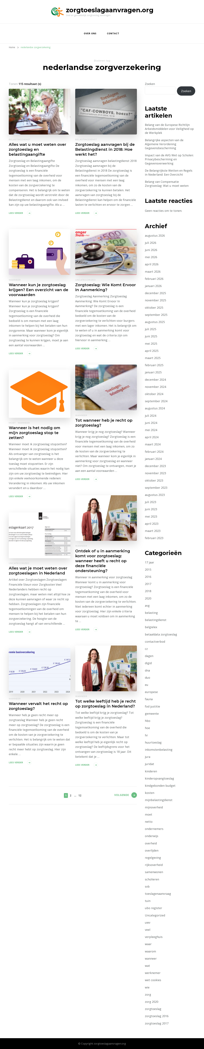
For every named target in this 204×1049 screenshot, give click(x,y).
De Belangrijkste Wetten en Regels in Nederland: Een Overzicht (168, 172)
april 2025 (151, 351)
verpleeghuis (154, 937)
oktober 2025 (154, 307)
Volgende (121, 795)
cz (146, 649)
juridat (149, 764)
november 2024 (155, 387)
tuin (147, 901)
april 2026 (151, 264)
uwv (147, 922)
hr (146, 735)
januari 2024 (153, 459)
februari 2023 (154, 538)
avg (147, 605)
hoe (147, 728)
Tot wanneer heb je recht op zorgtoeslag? (103, 423)
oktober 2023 (154, 480)
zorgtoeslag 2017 (156, 1023)
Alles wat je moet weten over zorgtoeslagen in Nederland (38, 570)
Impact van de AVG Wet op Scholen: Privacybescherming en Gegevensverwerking (169, 159)
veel (147, 930)
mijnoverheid (154, 807)
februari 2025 (154, 365)
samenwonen (154, 872)
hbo (147, 721)
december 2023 (155, 466)
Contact (113, 33)
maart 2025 (152, 358)
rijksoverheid (154, 865)
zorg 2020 (151, 1002)
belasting (151, 613)
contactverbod (155, 641)
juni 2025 (151, 336)
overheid (151, 843)
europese (151, 692)
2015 (148, 569)
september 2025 (156, 315)
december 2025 (155, 293)
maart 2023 (152, 531)
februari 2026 (154, 279)
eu (146, 685)
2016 (148, 577)
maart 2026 (152, 271)
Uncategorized (85, 280)
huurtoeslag (153, 742)
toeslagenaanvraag (158, 894)
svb (147, 886)
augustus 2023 (155, 495)
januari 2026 (153, 286)
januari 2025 (153, 372)
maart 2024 (152, 444)
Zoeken (150, 84)
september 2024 (156, 401)
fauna (149, 699)
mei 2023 (151, 516)
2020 (148, 598)
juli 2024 (150, 415)
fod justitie (152, 706)
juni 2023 (151, 509)
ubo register (153, 908)
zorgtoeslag (153, 1009)
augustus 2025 (155, 322)
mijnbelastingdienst (158, 800)
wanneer (15, 280)
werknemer (152, 973)
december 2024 (155, 379)
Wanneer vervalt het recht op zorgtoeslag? (38, 706)
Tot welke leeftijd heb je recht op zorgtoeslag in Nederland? (105, 703)
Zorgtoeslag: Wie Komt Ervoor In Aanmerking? (105, 287)
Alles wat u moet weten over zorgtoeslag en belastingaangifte (37, 149)
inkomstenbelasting (158, 749)
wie (147, 987)
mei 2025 (151, 343)
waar (148, 944)
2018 (148, 591)
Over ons (90, 33)
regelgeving (153, 858)
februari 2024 (154, 452)
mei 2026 (151, 257)
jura (147, 757)
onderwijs (151, 836)
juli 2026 (150, 243)
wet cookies (153, 980)
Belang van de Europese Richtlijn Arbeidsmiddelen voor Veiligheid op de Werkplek (169, 129)
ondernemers (154, 829)
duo (147, 677)
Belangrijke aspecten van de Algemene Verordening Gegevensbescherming (164, 144)
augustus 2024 (155, 408)
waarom (150, 951)
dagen (149, 656)
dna (147, 670)
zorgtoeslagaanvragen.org (109, 10)
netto (149, 822)
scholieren (152, 879)
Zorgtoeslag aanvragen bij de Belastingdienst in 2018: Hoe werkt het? (105, 149)
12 (80, 795)
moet (12, 422)
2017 (148, 584)
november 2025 (155, 300)
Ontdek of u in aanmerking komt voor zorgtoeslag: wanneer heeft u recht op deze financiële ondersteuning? (102, 561)
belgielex (151, 627)
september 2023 (156, 488)
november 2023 (155, 473)
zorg (148, 994)
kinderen (151, 771)
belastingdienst (19, 139)
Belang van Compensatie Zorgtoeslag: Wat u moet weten (167, 184)
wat (147, 966)
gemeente (152, 713)
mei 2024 (151, 430)
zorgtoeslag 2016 (156, 1016)
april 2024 (151, 437)
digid (148, 663)
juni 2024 (151, 423)
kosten (149, 793)
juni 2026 (151, 250)
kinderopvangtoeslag (159, 778)
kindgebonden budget (160, 786)
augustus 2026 (155, 235)
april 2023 (151, 524)
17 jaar (149, 562)
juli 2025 (150, 329)
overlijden (151, 850)
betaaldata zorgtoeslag (161, 634)
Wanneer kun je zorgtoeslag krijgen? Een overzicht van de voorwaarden (38, 290)
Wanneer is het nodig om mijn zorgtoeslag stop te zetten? (34, 432)
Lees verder (16, 212)
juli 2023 (150, 502)
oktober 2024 (154, 394)
